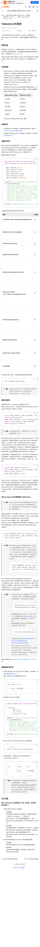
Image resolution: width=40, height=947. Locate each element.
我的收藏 (34, 30)
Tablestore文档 (17, 54)
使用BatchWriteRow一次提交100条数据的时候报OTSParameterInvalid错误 (24, 641)
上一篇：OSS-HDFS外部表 (9, 859)
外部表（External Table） (23, 17)
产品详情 (19, 30)
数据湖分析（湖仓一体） (9, 17)
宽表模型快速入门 (12, 674)
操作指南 (28, 15)
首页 (2, 15)
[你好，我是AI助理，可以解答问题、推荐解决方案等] (30, 7)
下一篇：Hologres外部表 (31, 859)
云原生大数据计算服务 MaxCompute (15, 15)
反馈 (23, 867)
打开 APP (34, 2)
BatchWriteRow (29, 616)
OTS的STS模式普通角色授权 (13, 131)
